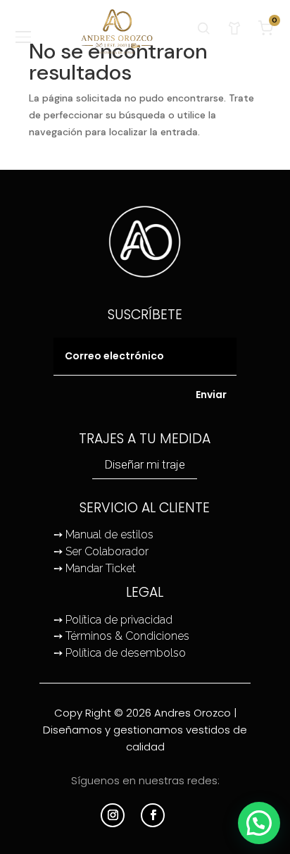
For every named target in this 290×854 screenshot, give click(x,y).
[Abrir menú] (23, 37)
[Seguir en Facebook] (153, 815)
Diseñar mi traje (144, 464)
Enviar (211, 395)
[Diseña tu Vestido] (234, 28)
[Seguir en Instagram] (113, 815)
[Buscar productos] (203, 28)
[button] (259, 823)
